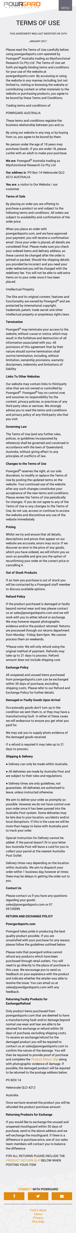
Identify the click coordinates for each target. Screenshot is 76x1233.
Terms (38, 1214)
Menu (65, 8)
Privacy (38, 1218)
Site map (38, 1221)
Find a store (38, 1210)
